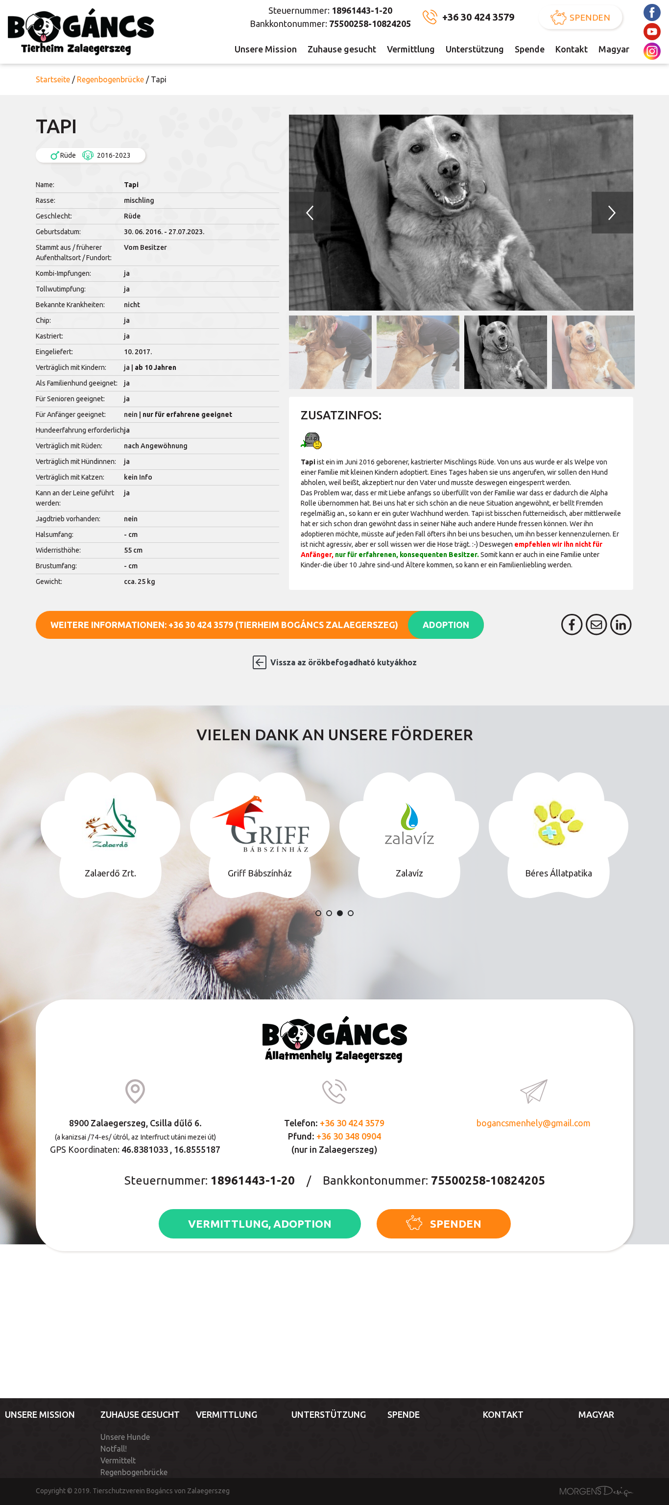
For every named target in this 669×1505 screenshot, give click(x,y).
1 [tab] (318, 913)
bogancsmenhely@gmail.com (534, 1123)
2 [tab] (329, 913)
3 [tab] (340, 913)
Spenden (591, 17)
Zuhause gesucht (342, 49)
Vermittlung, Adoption (260, 1223)
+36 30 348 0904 (348, 1136)
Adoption (446, 625)
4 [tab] (351, 913)
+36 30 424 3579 (478, 17)
